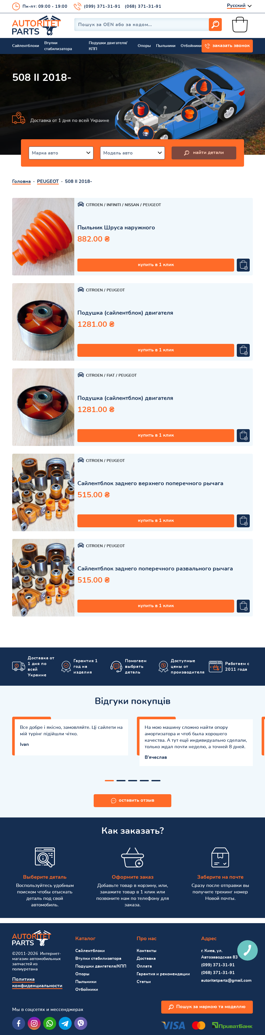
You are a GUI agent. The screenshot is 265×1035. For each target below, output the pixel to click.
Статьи (144, 982)
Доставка (146, 958)
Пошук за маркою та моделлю (211, 1007)
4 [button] (144, 780)
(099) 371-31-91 (102, 6)
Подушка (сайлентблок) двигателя (125, 313)
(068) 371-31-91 (143, 6)
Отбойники (191, 46)
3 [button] (132, 780)
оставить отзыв (136, 800)
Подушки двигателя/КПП (108, 46)
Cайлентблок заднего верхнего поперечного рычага (150, 483)
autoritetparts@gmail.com (226, 980)
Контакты (146, 951)
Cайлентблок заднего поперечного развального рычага (155, 568)
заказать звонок (231, 45)
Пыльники (165, 46)
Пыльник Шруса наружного (116, 227)
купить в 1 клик (156, 264)
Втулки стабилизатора (58, 46)
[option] (43, 236)
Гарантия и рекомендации (163, 974)
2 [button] (121, 780)
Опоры (144, 46)
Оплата (144, 966)
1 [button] (109, 780)
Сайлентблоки (25, 46)
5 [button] (155, 780)
